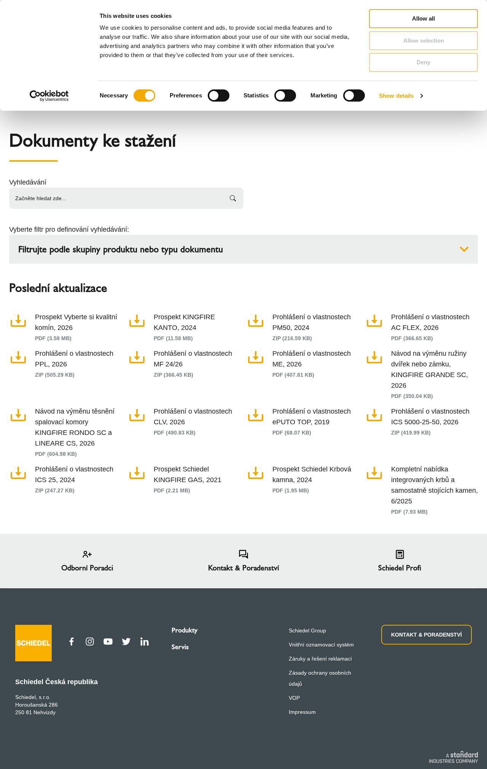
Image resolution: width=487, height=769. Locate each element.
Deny (423, 62)
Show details (396, 95)
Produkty (184, 630)
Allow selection (423, 40)
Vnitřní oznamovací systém (321, 645)
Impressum (302, 712)
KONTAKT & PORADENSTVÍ (426, 635)
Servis (180, 647)
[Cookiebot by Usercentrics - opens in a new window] (49, 96)
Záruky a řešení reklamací (320, 659)
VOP (294, 698)
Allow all (423, 18)
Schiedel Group (307, 630)
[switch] (218, 95)
